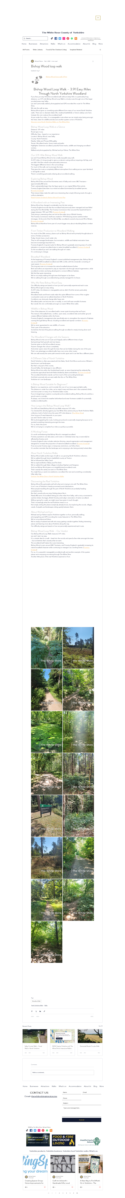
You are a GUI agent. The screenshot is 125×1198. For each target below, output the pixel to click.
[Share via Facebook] (32, 1011)
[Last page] (77, 1194)
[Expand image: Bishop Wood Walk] (60, 629)
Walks (45, 1005)
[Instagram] (64, 38)
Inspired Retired (76, 50)
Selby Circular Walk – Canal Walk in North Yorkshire (33, 1047)
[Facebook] (56, 38)
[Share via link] (44, 1011)
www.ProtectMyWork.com (90, 39)
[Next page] (73, 1194)
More (87, 50)
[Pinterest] (68, 38)
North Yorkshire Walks (37, 1005)
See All (100, 1026)
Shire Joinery (38, 50)
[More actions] (93, 61)
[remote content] (62, 595)
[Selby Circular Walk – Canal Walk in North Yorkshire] (35, 1036)
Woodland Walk (36, 1001)
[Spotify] (72, 38)
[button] (100, 49)
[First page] (48, 1194)
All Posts (26, 50)
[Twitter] (60, 38)
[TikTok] (52, 38)
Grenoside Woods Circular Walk (89, 1046)
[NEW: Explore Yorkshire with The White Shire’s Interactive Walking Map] (62, 1036)
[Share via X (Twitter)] (36, 1011)
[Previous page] (52, 1194)
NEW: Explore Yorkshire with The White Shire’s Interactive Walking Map (62, 1047)
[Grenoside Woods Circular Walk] (90, 1036)
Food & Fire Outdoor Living (56, 50)
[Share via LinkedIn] (40, 1011)
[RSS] (76, 38)
